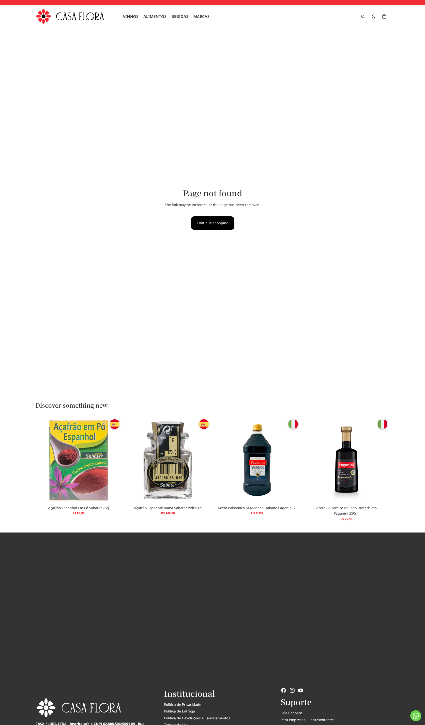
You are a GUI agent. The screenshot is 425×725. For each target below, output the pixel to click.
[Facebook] (284, 690)
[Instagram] (292, 690)
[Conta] (373, 16)
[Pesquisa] (363, 16)
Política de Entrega (179, 711)
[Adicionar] (114, 495)
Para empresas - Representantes (307, 719)
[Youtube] (301, 690)
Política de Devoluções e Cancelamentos (197, 718)
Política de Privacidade (182, 704)
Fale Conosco (291, 712)
